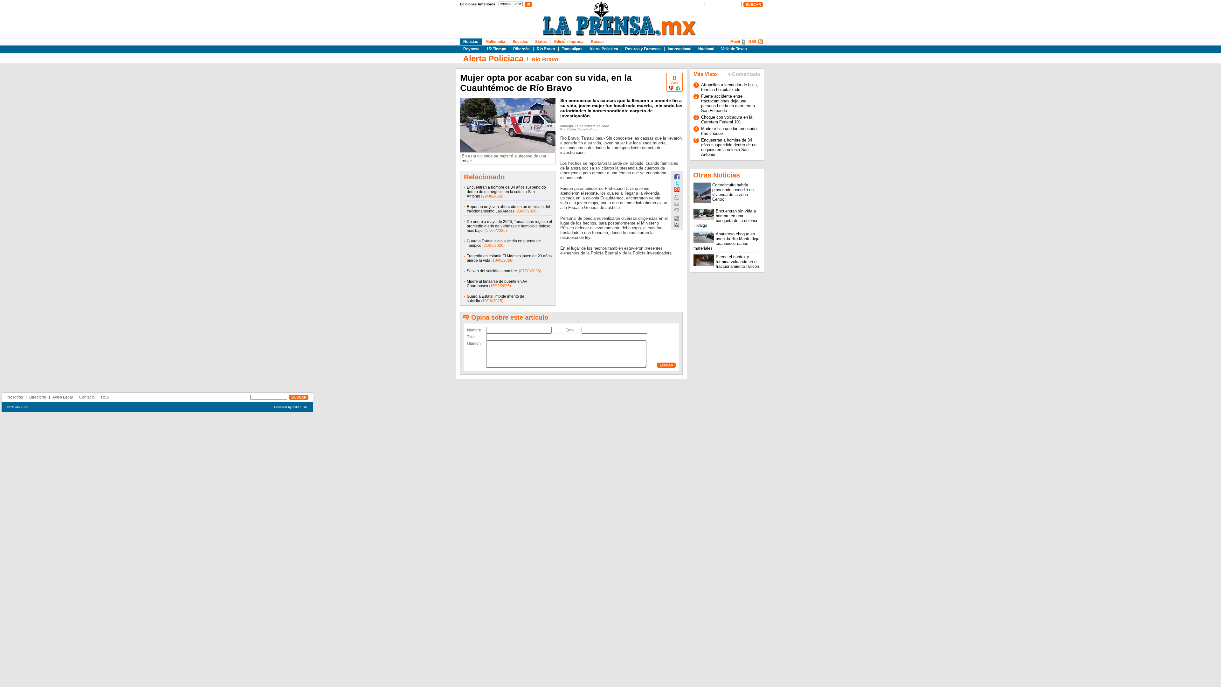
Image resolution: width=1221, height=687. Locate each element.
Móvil (735, 41)
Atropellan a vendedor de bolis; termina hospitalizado (729, 87)
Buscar (597, 41)
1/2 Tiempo (496, 49)
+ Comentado (744, 74)
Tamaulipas (572, 49)
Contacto (87, 397)
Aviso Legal (62, 397)
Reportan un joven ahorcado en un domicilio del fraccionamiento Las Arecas (508, 209)
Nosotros (15, 397)
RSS (752, 41)
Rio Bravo (546, 49)
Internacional (679, 49)
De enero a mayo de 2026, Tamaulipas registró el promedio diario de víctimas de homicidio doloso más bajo (509, 226)
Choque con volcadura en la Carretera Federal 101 (726, 119)
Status (541, 41)
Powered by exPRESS (290, 407)
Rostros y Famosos (643, 49)
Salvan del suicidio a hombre (492, 271)
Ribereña (521, 49)
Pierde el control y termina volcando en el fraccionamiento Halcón (737, 261)
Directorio (37, 397)
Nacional (706, 49)
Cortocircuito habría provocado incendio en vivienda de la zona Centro (733, 192)
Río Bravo (544, 59)
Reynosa (471, 49)
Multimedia (495, 41)
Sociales (520, 41)
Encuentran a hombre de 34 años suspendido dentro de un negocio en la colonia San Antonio (506, 191)
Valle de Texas (734, 49)
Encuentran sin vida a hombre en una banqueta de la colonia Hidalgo (725, 218)
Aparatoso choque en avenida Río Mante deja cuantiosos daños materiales (726, 241)
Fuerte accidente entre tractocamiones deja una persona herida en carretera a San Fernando (728, 103)
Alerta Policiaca (604, 49)
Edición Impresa (568, 41)
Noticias (470, 41)
